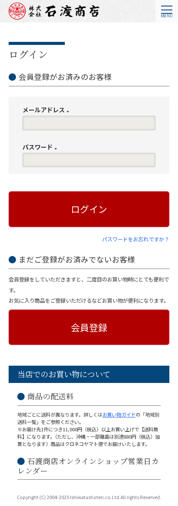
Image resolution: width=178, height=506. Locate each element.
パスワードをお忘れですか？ (135, 239)
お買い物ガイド (119, 414)
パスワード (41, 146)
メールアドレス (47, 109)
